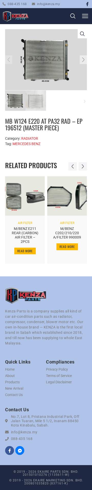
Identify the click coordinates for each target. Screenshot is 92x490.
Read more (25, 251)
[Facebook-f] (87, 4)
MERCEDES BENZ (26, 144)
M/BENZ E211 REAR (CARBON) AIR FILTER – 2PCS (25, 235)
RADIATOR (29, 138)
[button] (84, 16)
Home (10, 369)
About (10, 376)
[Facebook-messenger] (19, 450)
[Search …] (72, 16)
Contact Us (14, 395)
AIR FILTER (25, 223)
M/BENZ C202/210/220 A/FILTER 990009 (67, 233)
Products (12, 382)
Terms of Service (59, 376)
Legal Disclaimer (59, 382)
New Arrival (14, 388)
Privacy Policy (57, 369)
